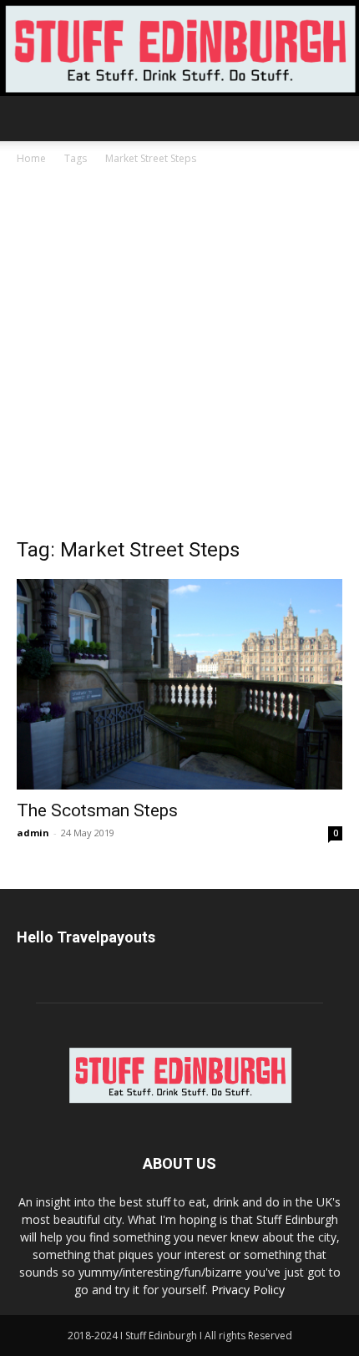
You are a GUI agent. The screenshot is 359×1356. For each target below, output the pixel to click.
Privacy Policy (248, 1290)
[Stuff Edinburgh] (179, 48)
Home (31, 158)
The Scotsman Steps (97, 810)
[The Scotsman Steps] (179, 684)
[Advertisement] (179, 356)
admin (33, 832)
